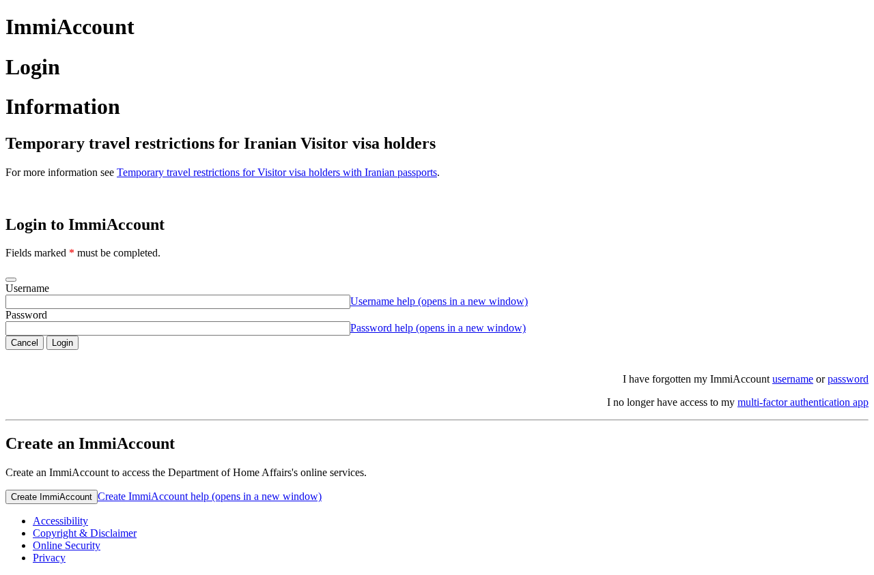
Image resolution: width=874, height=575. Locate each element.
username (792, 379)
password (848, 379)
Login (62, 343)
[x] (10, 280)
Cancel (24, 343)
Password (26, 315)
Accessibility (60, 521)
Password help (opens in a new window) (438, 328)
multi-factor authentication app (803, 402)
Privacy (49, 557)
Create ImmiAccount (51, 497)
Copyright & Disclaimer (85, 533)
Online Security (66, 545)
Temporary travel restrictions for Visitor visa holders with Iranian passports (277, 172)
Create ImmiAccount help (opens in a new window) (210, 496)
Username (27, 288)
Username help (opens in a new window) (439, 301)
